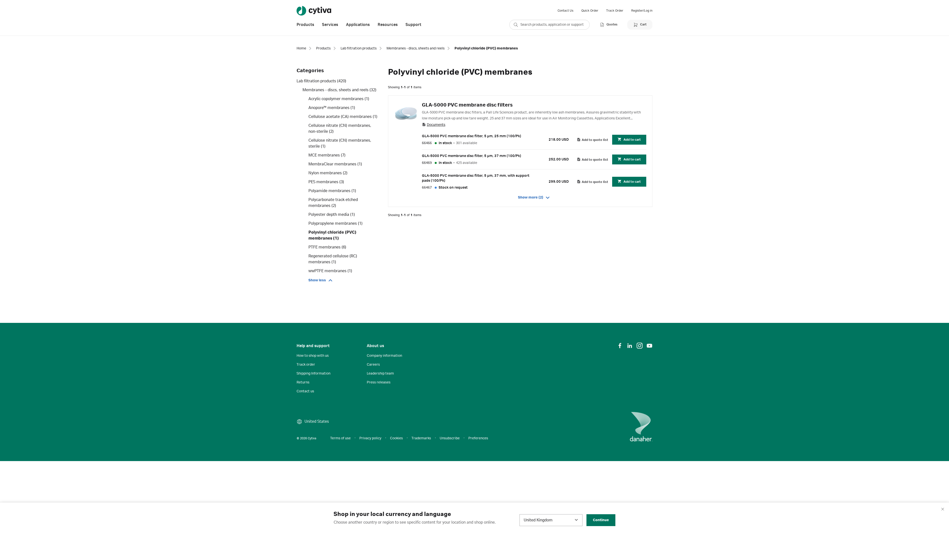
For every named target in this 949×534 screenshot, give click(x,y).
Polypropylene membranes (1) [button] (335, 223)
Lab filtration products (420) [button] (321, 81)
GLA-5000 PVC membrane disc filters (467, 105)
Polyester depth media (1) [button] (331, 214)
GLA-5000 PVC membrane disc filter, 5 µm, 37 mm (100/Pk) (471, 156)
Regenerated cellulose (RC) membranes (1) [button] (332, 259)
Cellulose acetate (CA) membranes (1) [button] (342, 116)
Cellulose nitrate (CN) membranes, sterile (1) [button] (339, 143)
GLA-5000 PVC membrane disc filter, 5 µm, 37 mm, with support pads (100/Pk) (475, 178)
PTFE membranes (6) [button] (327, 247)
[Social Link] (620, 346)
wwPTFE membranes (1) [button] (330, 271)
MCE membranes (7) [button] (326, 155)
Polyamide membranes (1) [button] (332, 191)
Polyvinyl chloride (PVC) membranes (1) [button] (332, 235)
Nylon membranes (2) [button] (327, 173)
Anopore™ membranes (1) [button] (331, 108)
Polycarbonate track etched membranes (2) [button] (333, 203)
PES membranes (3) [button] (326, 182)
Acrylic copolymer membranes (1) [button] (338, 99)
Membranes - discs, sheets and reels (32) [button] (339, 90)
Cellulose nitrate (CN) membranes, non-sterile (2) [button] (339, 128)
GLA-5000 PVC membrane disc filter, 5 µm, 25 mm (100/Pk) (471, 136)
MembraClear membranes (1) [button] (335, 164)
